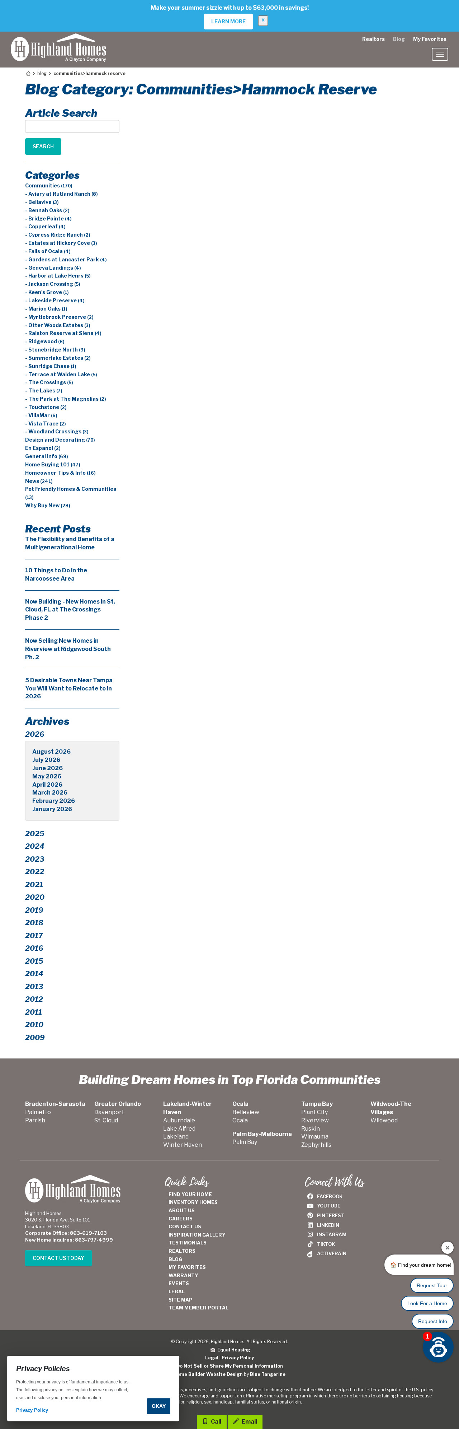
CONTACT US (185, 1226)
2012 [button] (34, 999)
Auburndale (179, 1120)
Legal (211, 1357)
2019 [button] (34, 910)
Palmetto (38, 1112)
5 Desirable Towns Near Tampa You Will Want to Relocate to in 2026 (69, 688)
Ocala (240, 1120)
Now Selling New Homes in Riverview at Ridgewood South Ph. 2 (68, 649)
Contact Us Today (58, 1258)
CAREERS (181, 1218)
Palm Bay (244, 1142)
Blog (399, 39)
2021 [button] (34, 884)
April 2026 (47, 784)
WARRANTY (183, 1275)
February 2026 (53, 800)
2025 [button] (34, 833)
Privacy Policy (238, 1357)
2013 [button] (34, 986)
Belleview (245, 1112)
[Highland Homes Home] (58, 41)
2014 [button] (34, 973)
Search (43, 146)
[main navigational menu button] (440, 54)
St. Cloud (106, 1120)
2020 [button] (34, 897)
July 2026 (46, 760)
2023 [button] (34, 859)
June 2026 (47, 768)
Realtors (373, 39)
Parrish (35, 1120)
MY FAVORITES (187, 1267)
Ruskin (310, 1128)
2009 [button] (35, 1037)
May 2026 (46, 776)
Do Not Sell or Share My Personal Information (229, 1366)
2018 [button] (34, 922)
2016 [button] (34, 948)
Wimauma (314, 1136)
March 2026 (49, 792)
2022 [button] (34, 871)
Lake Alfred (179, 1128)
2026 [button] (34, 734)
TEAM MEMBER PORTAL (198, 1308)
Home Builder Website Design (208, 1374)
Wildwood (384, 1120)
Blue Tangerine (267, 1374)
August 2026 (51, 751)
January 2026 (52, 809)
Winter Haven (182, 1144)
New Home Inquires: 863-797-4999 (69, 1240)
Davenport (109, 1112)
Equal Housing (232, 1350)
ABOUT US (182, 1210)
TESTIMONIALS (188, 1243)
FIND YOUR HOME (190, 1194)
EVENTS (179, 1283)
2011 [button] (33, 1012)
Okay (159, 1406)
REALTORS (182, 1251)
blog (42, 73)
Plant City (314, 1112)
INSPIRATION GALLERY (197, 1235)
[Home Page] (27, 73)
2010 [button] (34, 1024)
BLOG (175, 1259)
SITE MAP (181, 1300)
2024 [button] (34, 846)
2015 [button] (34, 961)
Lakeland (176, 1136)
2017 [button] (34, 935)
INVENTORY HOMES (193, 1202)
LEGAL (177, 1291)
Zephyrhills (316, 1144)
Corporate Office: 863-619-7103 (66, 1233)
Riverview (315, 1120)
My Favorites (429, 39)
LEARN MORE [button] (228, 21)
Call (215, 1421)
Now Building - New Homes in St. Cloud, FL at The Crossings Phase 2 (70, 610)
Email (249, 1421)
